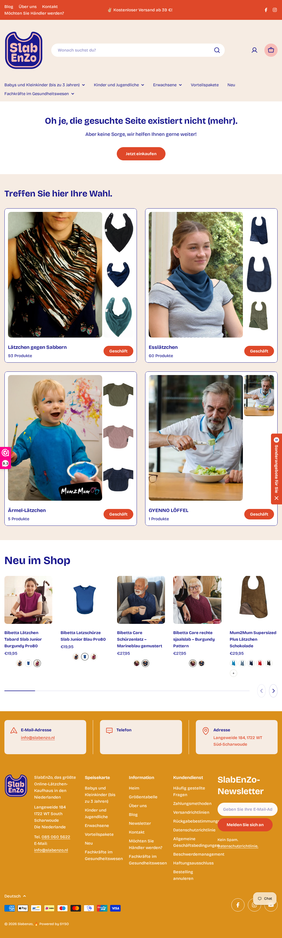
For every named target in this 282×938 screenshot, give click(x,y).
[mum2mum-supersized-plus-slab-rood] (260, 663)
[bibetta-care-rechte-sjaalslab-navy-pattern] (145, 663)
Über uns (28, 6)
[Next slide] (273, 690)
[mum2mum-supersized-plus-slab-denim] (242, 663)
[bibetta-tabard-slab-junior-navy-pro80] (19, 663)
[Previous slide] (261, 690)
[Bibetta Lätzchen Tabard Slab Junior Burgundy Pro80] (28, 600)
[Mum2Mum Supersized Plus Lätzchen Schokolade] (254, 600)
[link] (118, 232)
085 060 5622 (56, 836)
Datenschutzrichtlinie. (238, 846)
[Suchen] (217, 50)
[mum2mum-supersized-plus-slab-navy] (251, 663)
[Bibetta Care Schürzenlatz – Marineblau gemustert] (141, 600)
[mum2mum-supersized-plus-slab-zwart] (269, 663)
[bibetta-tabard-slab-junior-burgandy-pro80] (37, 663)
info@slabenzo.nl (38, 737)
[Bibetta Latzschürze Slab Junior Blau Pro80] (85, 600)
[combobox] (138, 50)
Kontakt (50, 6)
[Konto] (254, 50)
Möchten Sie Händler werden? (34, 13)
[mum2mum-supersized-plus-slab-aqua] (233, 663)
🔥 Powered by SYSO (51, 924)
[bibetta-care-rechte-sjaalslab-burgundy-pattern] (136, 663)
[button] (276, 469)
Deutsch (12, 896)
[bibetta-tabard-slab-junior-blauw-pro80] (28, 663)
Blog (8, 6)
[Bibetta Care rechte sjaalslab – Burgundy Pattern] (197, 600)
